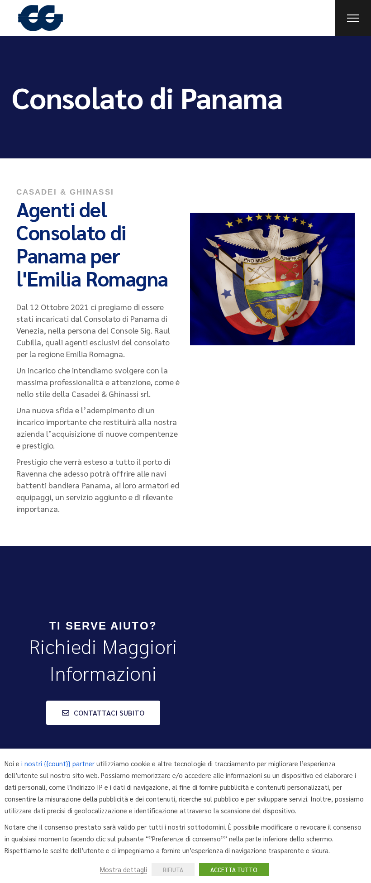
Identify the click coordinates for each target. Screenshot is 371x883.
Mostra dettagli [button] (123, 869)
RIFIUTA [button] (173, 869)
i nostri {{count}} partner (58, 763)
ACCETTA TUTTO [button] (233, 869)
